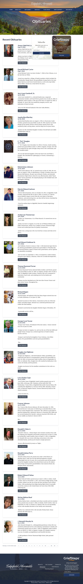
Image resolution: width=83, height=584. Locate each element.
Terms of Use (42, 582)
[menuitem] (11, 9)
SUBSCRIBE (41, 53)
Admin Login (49, 582)
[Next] (57, 546)
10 (45, 545)
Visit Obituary (22, 63)
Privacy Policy (34, 582)
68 (51, 545)
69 (54, 545)
